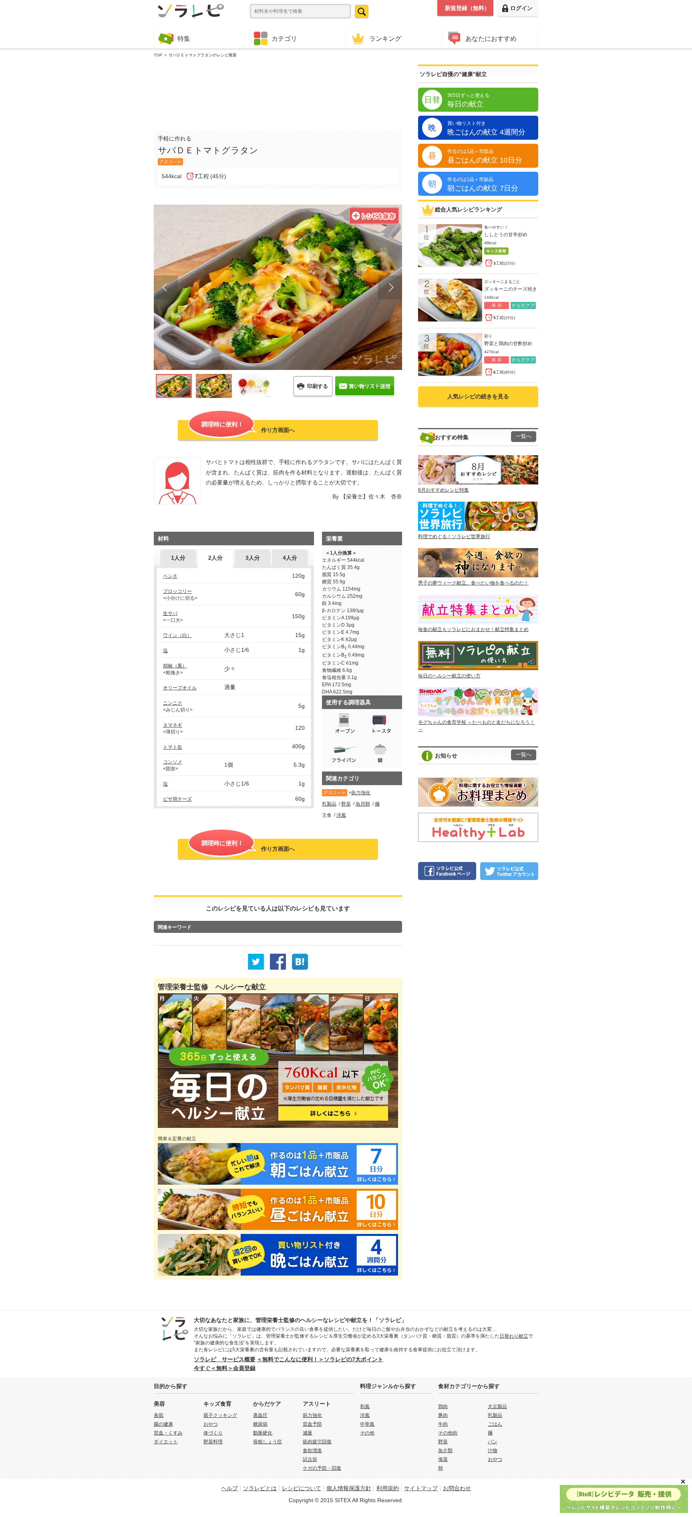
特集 (183, 38)
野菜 (346, 804)
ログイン (521, 8)
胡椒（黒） (175, 666)
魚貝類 (363, 804)
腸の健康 (163, 1424)
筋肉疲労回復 (317, 1442)
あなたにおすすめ (491, 38)
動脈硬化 (262, 1433)
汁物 (492, 1450)
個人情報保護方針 (348, 1488)
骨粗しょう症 (267, 1442)
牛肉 (443, 1424)
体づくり (213, 1433)
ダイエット (166, 1442)
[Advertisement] (278, 92)
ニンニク (172, 703)
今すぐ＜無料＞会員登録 (224, 1368)
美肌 (158, 1415)
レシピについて (301, 1488)
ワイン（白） (177, 635)
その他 (367, 1433)
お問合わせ (457, 1488)
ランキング (385, 38)
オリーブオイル (180, 688)
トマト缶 (172, 747)
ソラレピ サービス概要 (224, 1359)
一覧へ (523, 436)
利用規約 (387, 1488)
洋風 (341, 815)
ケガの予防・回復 (322, 1468)
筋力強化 (360, 793)
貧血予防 (312, 1424)
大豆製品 (497, 1406)
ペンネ (170, 576)
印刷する (317, 386)
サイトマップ (421, 1488)
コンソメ (172, 762)
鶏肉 (443, 1406)
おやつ (210, 1424)
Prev (166, 287)
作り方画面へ (248, 427)
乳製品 (329, 804)
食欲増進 (312, 1450)
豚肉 (443, 1415)
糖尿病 (260, 1424)
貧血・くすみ (168, 1433)
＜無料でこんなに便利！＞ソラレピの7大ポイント (320, 1359)
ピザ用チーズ (177, 799)
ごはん (495, 1424)
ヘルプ (229, 1488)
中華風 (367, 1424)
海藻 (443, 1459)
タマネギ (172, 725)
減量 (307, 1433)
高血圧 (260, 1415)
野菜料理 (213, 1442)
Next (390, 287)
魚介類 (445, 1450)
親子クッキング (220, 1415)
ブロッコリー (177, 591)
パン (492, 1442)
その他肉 (447, 1433)
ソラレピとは (260, 1488)
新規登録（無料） (467, 8)
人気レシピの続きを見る (478, 396)
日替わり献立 (513, 1336)
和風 (365, 1406)
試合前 (310, 1459)
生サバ (170, 613)
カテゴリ (284, 38)
